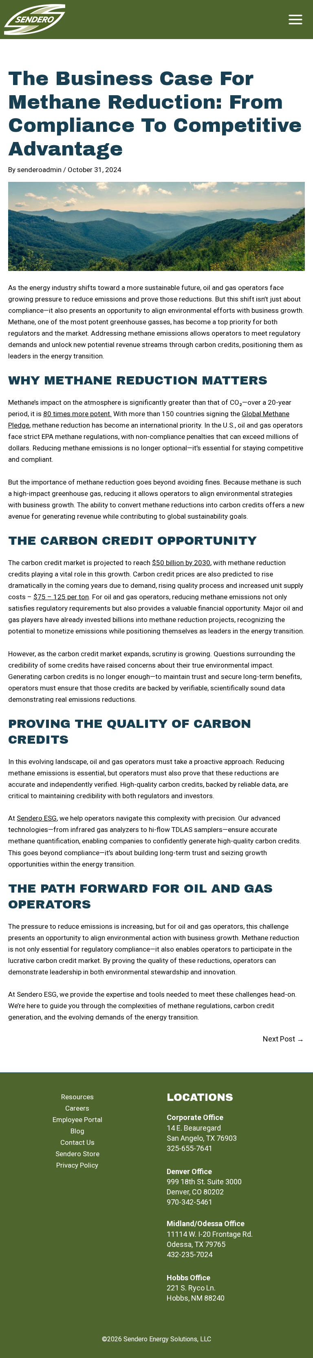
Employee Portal (77, 1120)
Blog (77, 1131)
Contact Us (77, 1142)
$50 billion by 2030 (181, 563)
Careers (77, 1108)
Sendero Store (77, 1154)
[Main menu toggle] (295, 19)
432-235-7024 (189, 1254)
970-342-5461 (189, 1202)
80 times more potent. (77, 414)
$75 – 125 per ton (61, 597)
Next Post (283, 1039)
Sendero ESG (37, 818)
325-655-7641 (189, 1148)
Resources (77, 1097)
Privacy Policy (77, 1165)
